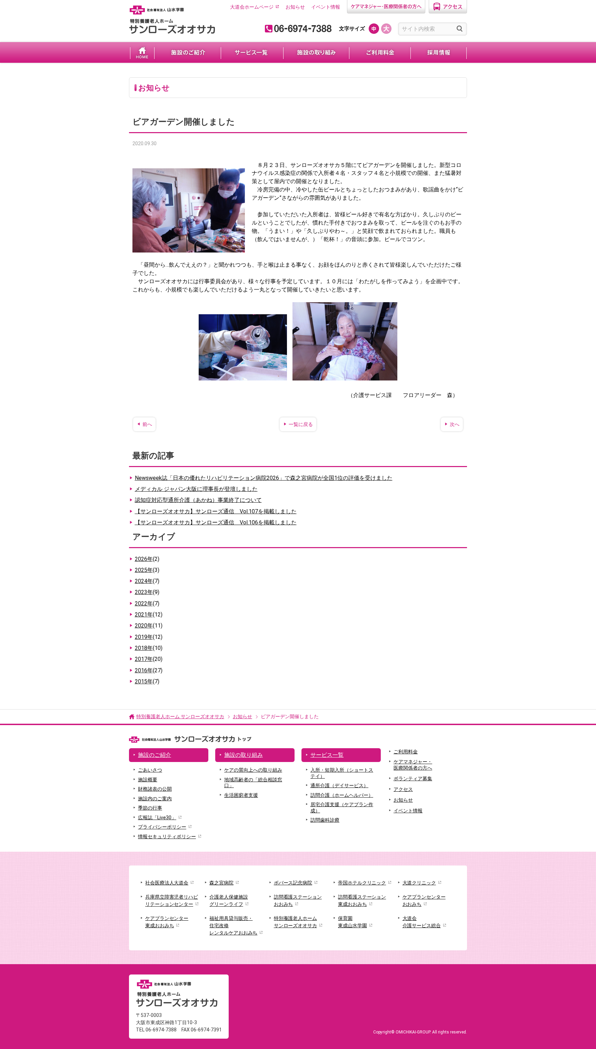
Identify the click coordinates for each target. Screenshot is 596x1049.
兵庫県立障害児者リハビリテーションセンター (171, 900)
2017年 (148, 659)
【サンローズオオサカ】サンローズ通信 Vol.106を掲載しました (216, 522)
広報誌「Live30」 (157, 817)
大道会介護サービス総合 (422, 922)
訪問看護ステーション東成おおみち (362, 900)
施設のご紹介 (187, 52)
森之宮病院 (221, 882)
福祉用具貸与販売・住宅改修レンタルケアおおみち (233, 926)
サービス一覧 (252, 52)
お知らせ (295, 7)
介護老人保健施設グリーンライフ (228, 900)
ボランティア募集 (413, 778)
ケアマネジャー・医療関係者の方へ (413, 765)
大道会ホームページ (252, 7)
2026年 (147, 559)
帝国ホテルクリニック (362, 882)
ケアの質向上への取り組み (253, 770)
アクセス (403, 789)
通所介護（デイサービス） (339, 785)
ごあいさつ (150, 770)
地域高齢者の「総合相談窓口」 (253, 783)
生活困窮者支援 (241, 795)
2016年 (148, 670)
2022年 (147, 603)
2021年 (148, 614)
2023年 (147, 592)
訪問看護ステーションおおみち (298, 900)
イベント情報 (325, 7)
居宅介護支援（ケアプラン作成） (341, 807)
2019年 (148, 637)
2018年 (148, 648)
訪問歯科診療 (324, 820)
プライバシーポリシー (162, 827)
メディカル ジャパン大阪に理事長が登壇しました (196, 489)
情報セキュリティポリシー (167, 836)
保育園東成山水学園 (352, 922)
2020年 (148, 625)
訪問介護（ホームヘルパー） (341, 795)
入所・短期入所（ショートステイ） (341, 773)
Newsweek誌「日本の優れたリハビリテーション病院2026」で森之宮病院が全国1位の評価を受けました (264, 478)
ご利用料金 (380, 52)
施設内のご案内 (155, 798)
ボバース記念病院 (293, 882)
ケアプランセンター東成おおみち (166, 922)
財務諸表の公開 (155, 789)
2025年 (147, 570)
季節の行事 (150, 808)
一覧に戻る (301, 424)
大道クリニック (419, 882)
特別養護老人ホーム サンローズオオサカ (180, 716)
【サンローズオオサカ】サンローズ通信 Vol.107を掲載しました (216, 511)
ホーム (142, 52)
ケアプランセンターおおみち (424, 900)
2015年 (147, 681)
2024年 (147, 581)
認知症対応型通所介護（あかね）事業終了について (198, 500)
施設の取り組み (316, 52)
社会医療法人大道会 (166, 882)
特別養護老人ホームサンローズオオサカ (295, 922)
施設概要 (147, 779)
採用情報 (438, 52)
